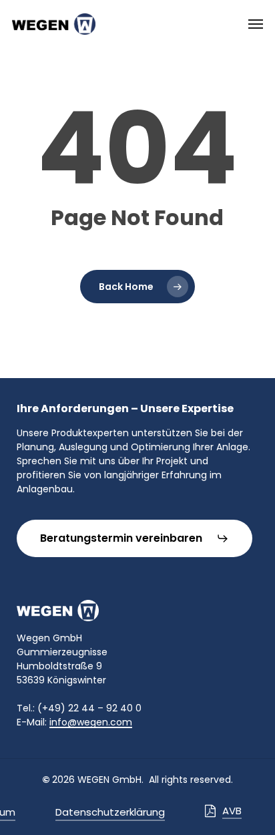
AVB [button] (232, 811)
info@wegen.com (90, 722)
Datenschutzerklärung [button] (110, 812)
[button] (255, 24)
